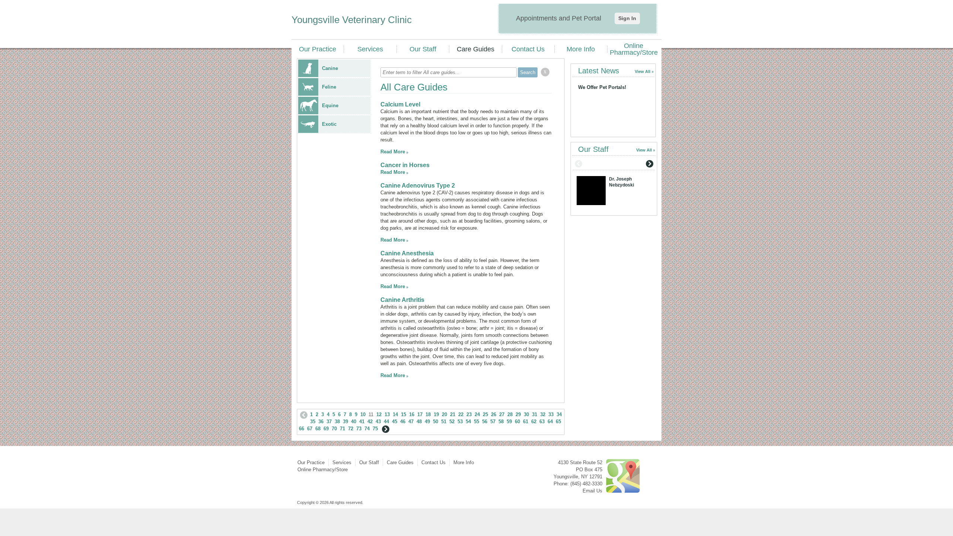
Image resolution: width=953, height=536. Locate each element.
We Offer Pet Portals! (602, 87)
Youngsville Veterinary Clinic (351, 19)
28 (510, 414)
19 (436, 414)
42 (370, 421)
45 (394, 421)
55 (476, 421)
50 (435, 421)
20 (444, 414)
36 (320, 421)
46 (402, 421)
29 (518, 414)
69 (326, 428)
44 (386, 421)
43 (378, 421)
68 (318, 428)
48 (419, 421)
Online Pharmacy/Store (634, 49)
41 (361, 421)
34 (559, 414)
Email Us (592, 491)
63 (542, 421)
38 (337, 421)
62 (533, 421)
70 (334, 428)
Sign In (627, 18)
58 (501, 421)
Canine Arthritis (402, 300)
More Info (581, 49)
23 (469, 414)
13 (387, 414)
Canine (330, 68)
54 (468, 421)
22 (460, 414)
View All (642, 71)
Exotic (329, 124)
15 (403, 414)
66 (301, 428)
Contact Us (528, 49)
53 (460, 421)
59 (509, 421)
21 (452, 414)
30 (526, 414)
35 (312, 421)
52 (452, 421)
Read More (392, 151)
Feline (329, 87)
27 (501, 414)
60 (517, 421)
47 (411, 421)
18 (428, 414)
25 (485, 414)
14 (395, 414)
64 (550, 421)
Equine (330, 105)
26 (493, 414)
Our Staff (422, 49)
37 (329, 421)
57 (492, 421)
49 (427, 421)
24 (477, 414)
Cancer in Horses (405, 165)
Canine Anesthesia (407, 253)
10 (363, 414)
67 (309, 428)
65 (558, 421)
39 (345, 421)
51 (443, 421)
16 (411, 414)
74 (367, 428)
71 (342, 428)
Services (370, 49)
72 (350, 428)
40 (353, 421)
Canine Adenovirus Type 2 (417, 185)
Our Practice (317, 49)
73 (358, 428)
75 (375, 428)
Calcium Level (400, 104)
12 (379, 414)
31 (534, 414)
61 (525, 421)
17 (420, 414)
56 (484, 421)
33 (551, 414)
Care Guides (475, 49)
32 (542, 414)
